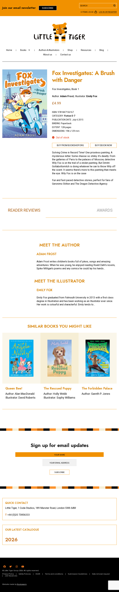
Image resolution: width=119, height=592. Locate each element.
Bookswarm (22, 584)
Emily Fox (91, 96)
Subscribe (47, 8)
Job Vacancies (11, 576)
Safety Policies (25, 574)
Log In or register (108, 12)
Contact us (65, 54)
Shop (70, 50)
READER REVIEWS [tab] (24, 210)
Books (23, 50)
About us (47, 54)
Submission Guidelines (77, 574)
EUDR (38, 574)
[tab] (67, 207)
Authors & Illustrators (49, 50)
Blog (101, 50)
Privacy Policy (8, 574)
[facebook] (4, 566)
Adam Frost (67, 96)
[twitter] (10, 566)
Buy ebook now (103, 145)
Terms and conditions (54, 574)
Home (9, 50)
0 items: (87, 12)
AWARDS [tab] (104, 210)
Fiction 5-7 (69, 116)
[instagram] (16, 566)
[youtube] (22, 566)
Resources (86, 50)
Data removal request (101, 574)
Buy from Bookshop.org (70, 145)
